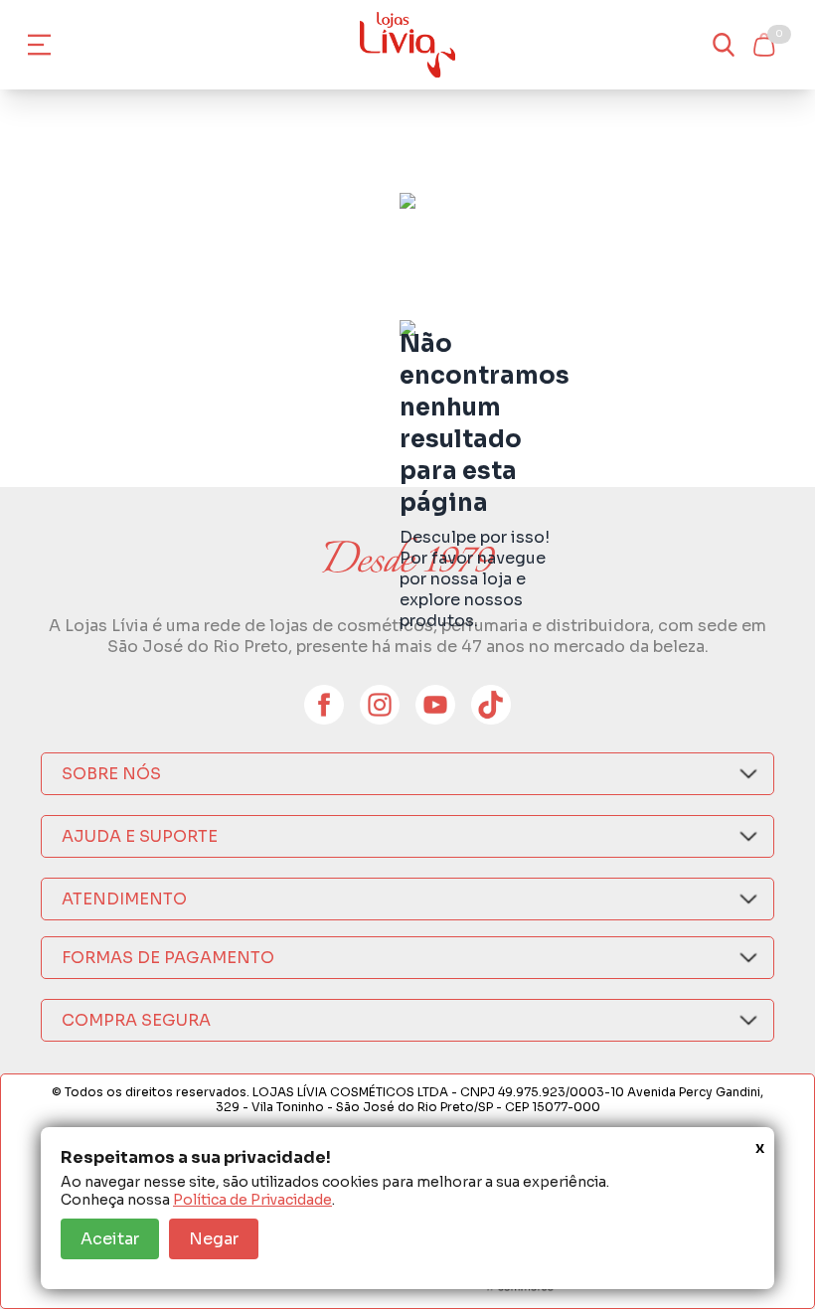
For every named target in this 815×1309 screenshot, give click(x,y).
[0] (763, 45)
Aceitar (110, 1238)
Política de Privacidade (252, 1200)
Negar (214, 1238)
